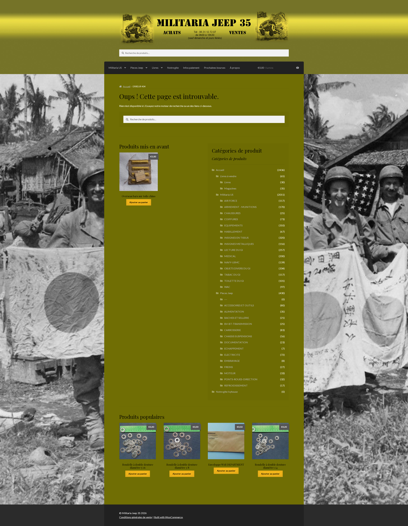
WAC (227, 286)
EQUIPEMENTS (233, 225)
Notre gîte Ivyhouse (227, 391)
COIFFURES (231, 219)
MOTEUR (229, 373)
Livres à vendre (228, 176)
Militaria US (115, 67)
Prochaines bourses (214, 67)
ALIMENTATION (234, 311)
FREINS (228, 366)
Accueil (126, 86)
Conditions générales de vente (135, 517)
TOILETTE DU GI (234, 280)
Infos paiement (191, 67)
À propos (235, 67)
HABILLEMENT (233, 231)
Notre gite (173, 67)
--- (225, 299)
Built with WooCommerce (168, 517)
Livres (155, 67)
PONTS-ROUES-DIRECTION (240, 379)
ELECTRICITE (232, 354)
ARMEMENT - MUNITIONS (240, 206)
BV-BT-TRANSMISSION (238, 323)
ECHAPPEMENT (234, 348)
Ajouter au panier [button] (138, 202)
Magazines (230, 188)
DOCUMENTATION (236, 342)
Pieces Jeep (136, 67)
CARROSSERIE (232, 329)
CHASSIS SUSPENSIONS (238, 336)
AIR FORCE (230, 200)
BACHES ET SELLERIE (236, 317)
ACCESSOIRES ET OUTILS (239, 305)
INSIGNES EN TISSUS (236, 237)
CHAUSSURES (232, 213)
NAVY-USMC (232, 262)
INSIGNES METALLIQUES (239, 243)
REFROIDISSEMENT (236, 385)
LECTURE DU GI (233, 249)
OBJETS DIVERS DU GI (237, 268)
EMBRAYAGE (232, 360)
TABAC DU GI (232, 274)
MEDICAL (230, 256)
